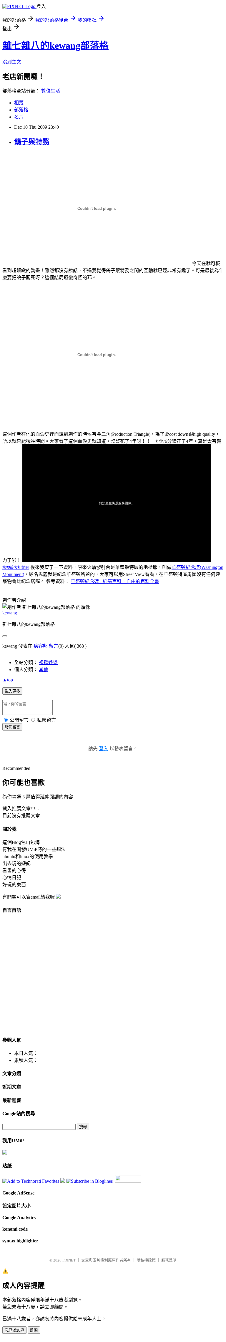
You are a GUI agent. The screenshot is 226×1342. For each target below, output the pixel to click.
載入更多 (12, 691)
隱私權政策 (146, 1260)
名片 (19, 116)
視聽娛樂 (48, 662)
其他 (43, 669)
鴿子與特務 (31, 141)
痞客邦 (41, 646)
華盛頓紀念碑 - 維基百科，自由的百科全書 (115, 581)
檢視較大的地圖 (15, 567)
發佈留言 (12, 727)
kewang (9, 612)
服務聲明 (169, 1260)
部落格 (21, 109)
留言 (53, 646)
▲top (7, 679)
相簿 (19, 102)
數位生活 (50, 90)
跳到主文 (11, 61)
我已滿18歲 (14, 1330)
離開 (34, 1330)
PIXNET (69, 1260)
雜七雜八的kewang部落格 (55, 45)
